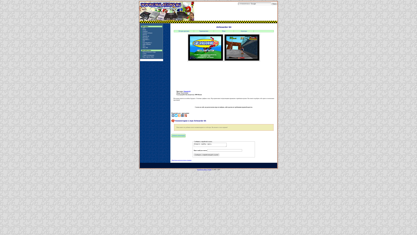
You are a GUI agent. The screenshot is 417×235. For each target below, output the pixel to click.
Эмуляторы (244, 31)
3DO (144, 28)
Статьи (144, 53)
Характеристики (203, 31)
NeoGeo (145, 34)
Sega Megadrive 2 (147, 43)
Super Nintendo (147, 44)
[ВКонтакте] (173, 115)
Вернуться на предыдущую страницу (182, 160)
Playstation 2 (146, 39)
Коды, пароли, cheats (148, 57)
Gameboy (145, 31)
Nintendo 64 (146, 36)
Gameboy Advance (147, 33)
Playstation (145, 38)
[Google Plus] (185, 115)
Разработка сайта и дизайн (204, 169)
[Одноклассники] (179, 115)
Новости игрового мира (149, 52)
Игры (223, 31)
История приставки (184, 31)
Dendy (144, 29)
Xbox (144, 46)
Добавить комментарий (178, 135)
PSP (144, 41)
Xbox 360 (145, 47)
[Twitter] (176, 115)
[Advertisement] (207, 75)
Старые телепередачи (148, 55)
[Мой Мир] (182, 115)
